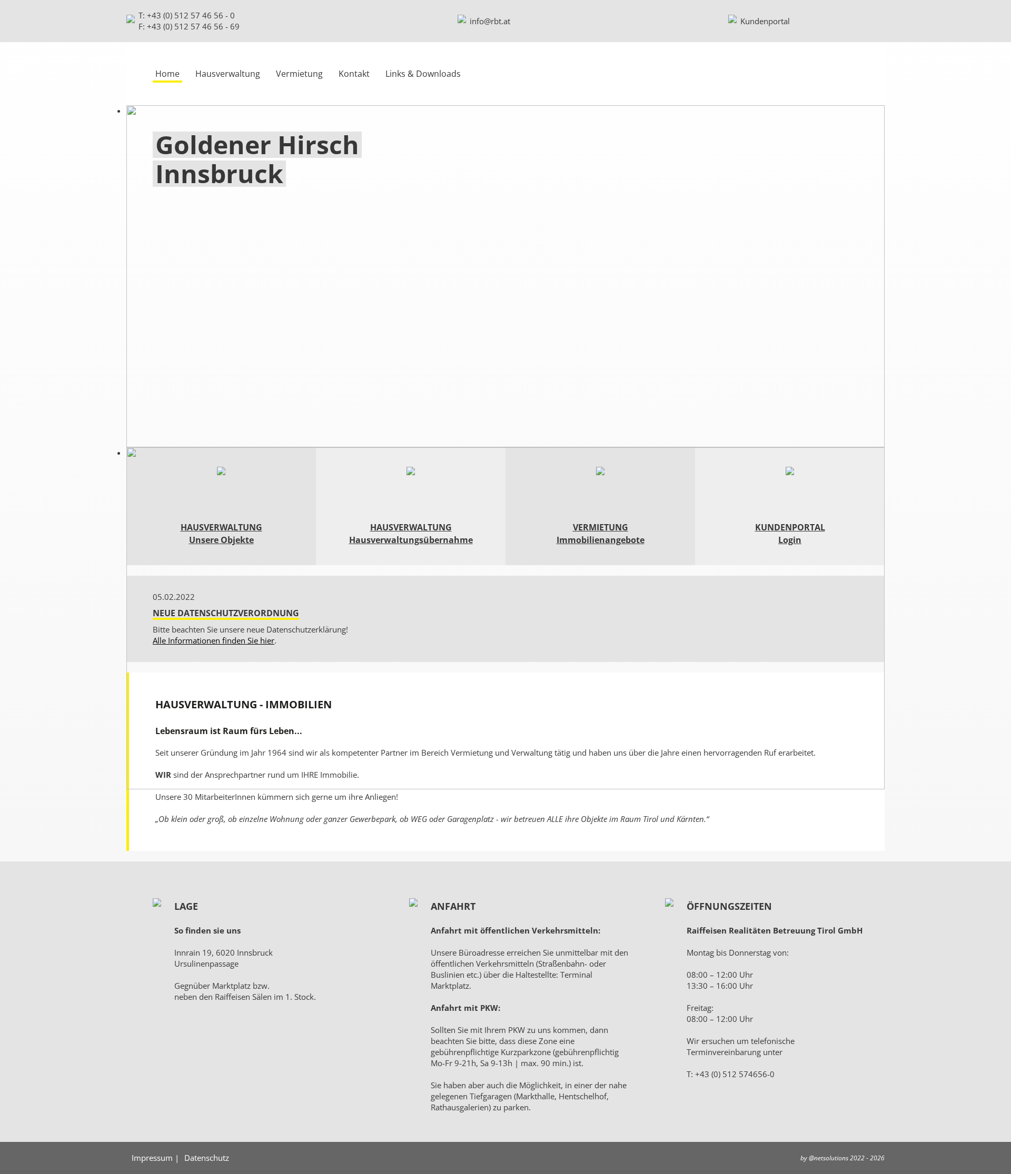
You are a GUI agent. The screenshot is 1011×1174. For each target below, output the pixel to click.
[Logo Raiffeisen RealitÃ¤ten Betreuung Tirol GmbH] (800, 73)
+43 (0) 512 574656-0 (735, 1074)
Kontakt (354, 73)
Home (167, 73)
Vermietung (299, 73)
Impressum (152, 1157)
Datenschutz (206, 1157)
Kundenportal (765, 21)
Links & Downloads (423, 73)
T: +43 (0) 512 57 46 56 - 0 (186, 15)
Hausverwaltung (227, 73)
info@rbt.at (490, 21)
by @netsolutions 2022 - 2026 (842, 1157)
